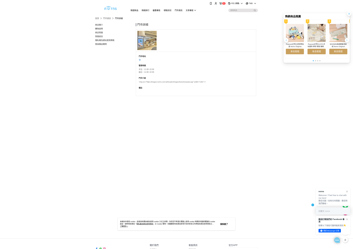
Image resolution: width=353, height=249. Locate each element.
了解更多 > (124, 226)
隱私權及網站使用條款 (145, 224)
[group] (295, 39)
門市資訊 (107, 18)
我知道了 (224, 224)
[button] (347, 40)
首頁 (97, 18)
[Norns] (110, 7)
